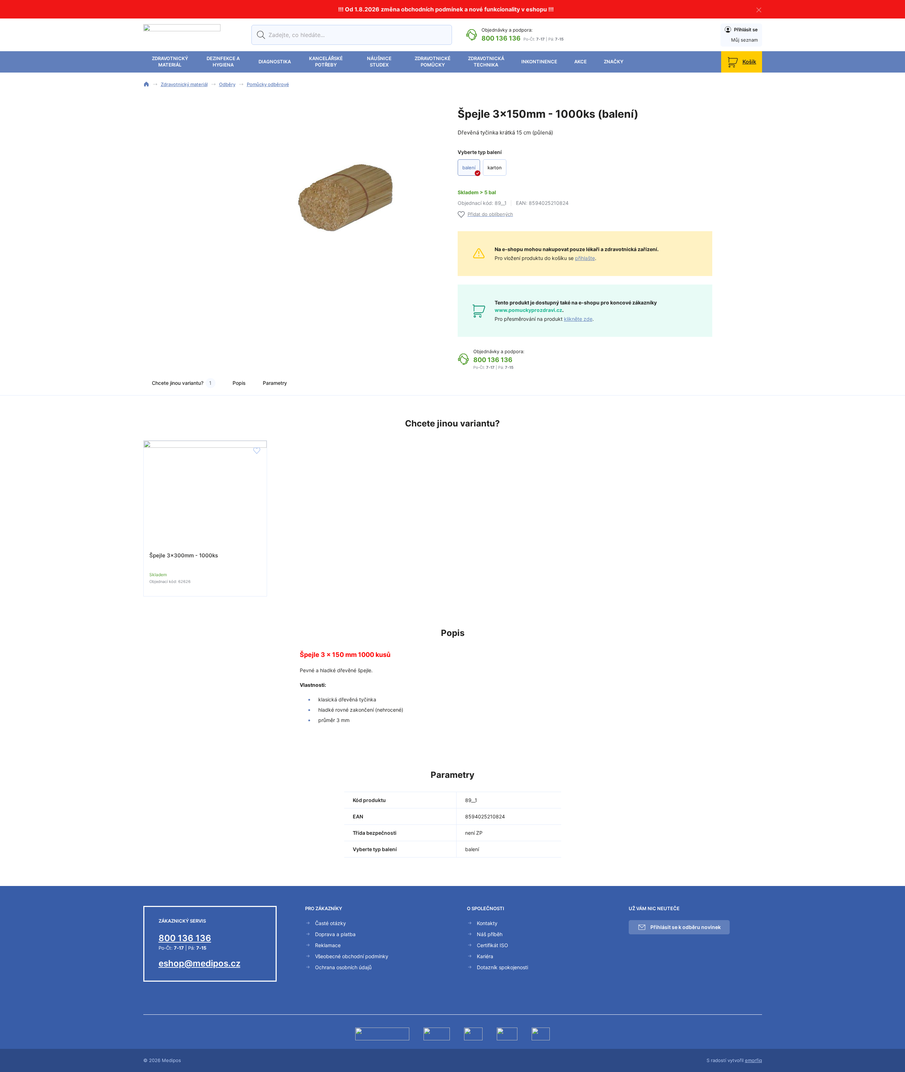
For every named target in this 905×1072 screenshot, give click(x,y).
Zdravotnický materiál (170, 61)
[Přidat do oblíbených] (257, 451)
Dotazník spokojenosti (502, 967)
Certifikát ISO (492, 945)
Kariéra (485, 956)
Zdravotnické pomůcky (433, 61)
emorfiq (753, 1060)
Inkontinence (539, 61)
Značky (613, 61)
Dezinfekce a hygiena (223, 61)
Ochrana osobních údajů (343, 967)
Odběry (227, 84)
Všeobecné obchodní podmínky (351, 956)
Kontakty (487, 923)
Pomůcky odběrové (268, 84)
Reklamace (328, 945)
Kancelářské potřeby (326, 61)
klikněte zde (578, 319)
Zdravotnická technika (486, 61)
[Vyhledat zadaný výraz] (259, 35)
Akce (580, 61)
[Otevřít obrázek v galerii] (345, 189)
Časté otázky (330, 923)
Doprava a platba (335, 934)
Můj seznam (744, 40)
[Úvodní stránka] (146, 84)
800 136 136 (501, 38)
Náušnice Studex (379, 61)
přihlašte (585, 258)
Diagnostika (275, 61)
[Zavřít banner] (759, 9)
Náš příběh (489, 934)
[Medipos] (181, 35)
